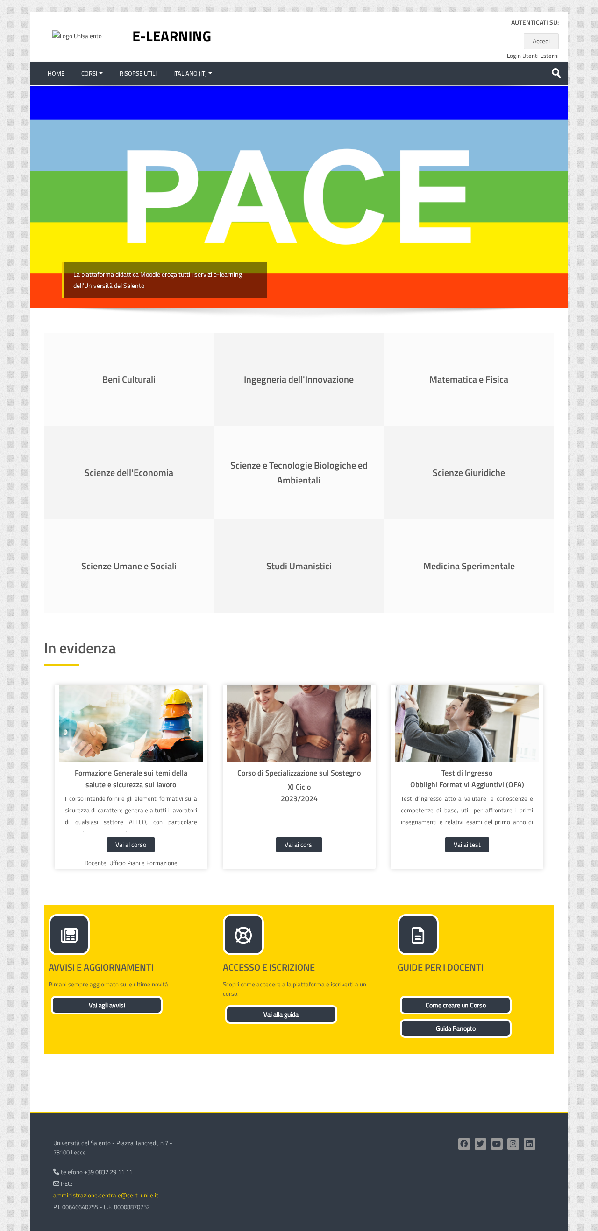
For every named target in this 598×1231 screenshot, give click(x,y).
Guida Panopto (456, 1028)
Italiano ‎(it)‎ (189, 73)
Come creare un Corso (456, 1005)
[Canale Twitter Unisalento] (480, 1144)
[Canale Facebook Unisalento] (464, 1144)
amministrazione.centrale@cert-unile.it (105, 1195)
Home (56, 73)
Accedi (541, 41)
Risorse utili (138, 73)
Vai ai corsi (299, 844)
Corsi (89, 73)
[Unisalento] (77, 35)
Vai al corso (130, 844)
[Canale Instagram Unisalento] (513, 1144)
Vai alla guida (281, 1014)
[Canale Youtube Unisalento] (497, 1144)
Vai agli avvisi (107, 1005)
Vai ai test (467, 844)
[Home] (172, 36)
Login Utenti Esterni (533, 55)
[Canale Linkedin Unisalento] (529, 1144)
